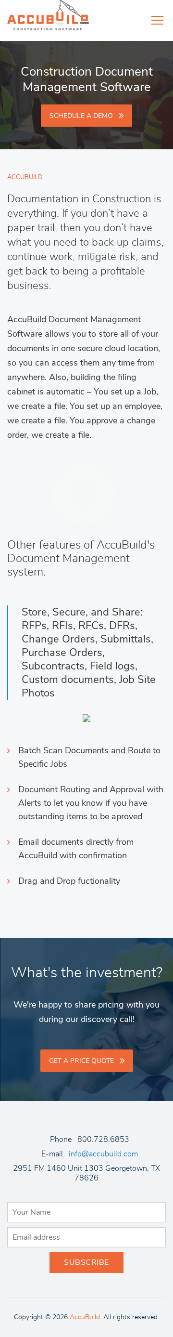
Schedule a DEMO (81, 115)
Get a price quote (81, 1060)
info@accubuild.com (103, 1154)
